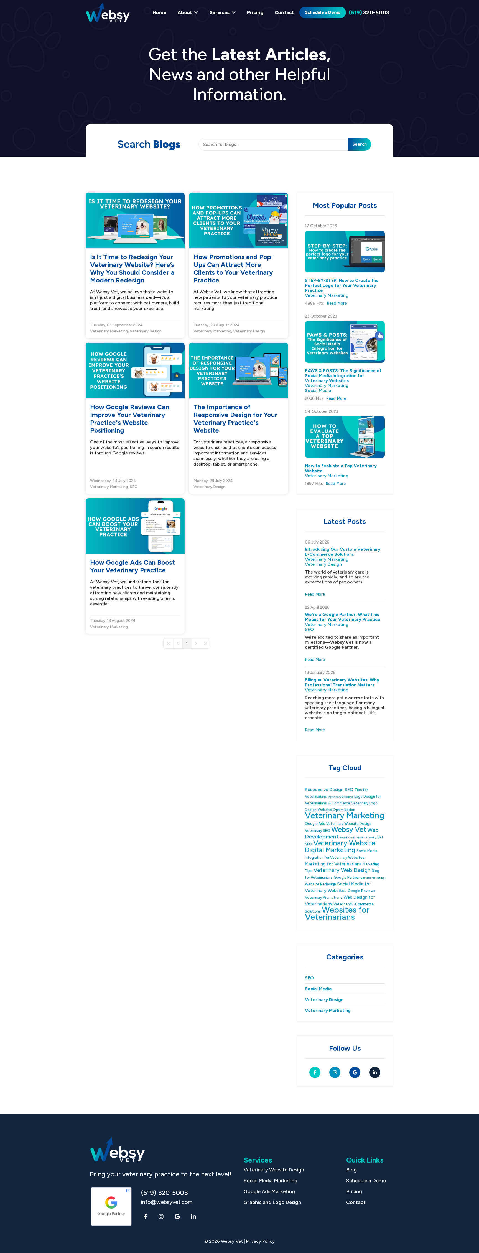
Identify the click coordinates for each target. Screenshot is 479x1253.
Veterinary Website (344, 842)
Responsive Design (324, 789)
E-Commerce (339, 803)
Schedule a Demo (323, 12)
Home (159, 12)
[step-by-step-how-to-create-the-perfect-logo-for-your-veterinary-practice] (345, 251)
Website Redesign (320, 884)
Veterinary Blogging (340, 797)
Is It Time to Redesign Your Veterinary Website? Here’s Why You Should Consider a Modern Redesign (132, 268)
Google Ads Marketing (269, 1191)
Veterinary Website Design (348, 824)
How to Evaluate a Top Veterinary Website (341, 468)
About (184, 12)
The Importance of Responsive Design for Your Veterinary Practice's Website (235, 418)
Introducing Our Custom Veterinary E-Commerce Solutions (342, 552)
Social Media (318, 390)
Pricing (255, 12)
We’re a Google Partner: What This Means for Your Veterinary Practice (342, 617)
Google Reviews (361, 891)
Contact (284, 12)
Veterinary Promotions (323, 897)
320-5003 (369, 12)
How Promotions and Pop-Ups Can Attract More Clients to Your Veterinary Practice (233, 268)
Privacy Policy (260, 1241)
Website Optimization (336, 810)
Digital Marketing (330, 850)
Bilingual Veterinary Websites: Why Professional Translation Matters (342, 682)
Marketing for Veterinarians (333, 864)
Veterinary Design (146, 331)
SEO (133, 486)
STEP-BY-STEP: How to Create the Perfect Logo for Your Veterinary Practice (342, 285)
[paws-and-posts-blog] (345, 342)
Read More (337, 303)
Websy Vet (348, 829)
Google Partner (347, 877)
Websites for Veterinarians (337, 913)
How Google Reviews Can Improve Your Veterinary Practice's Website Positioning (129, 418)
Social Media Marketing (270, 1181)
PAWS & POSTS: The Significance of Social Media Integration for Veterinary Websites (343, 375)
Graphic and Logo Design (272, 1202)
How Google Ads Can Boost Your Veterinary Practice (132, 566)
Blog (351, 1170)
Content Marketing (372, 878)
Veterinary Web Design (342, 870)
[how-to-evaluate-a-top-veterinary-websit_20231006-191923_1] (345, 437)
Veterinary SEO (317, 830)
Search (359, 144)
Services (220, 12)
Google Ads (315, 824)
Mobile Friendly (366, 837)
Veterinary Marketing (109, 331)
